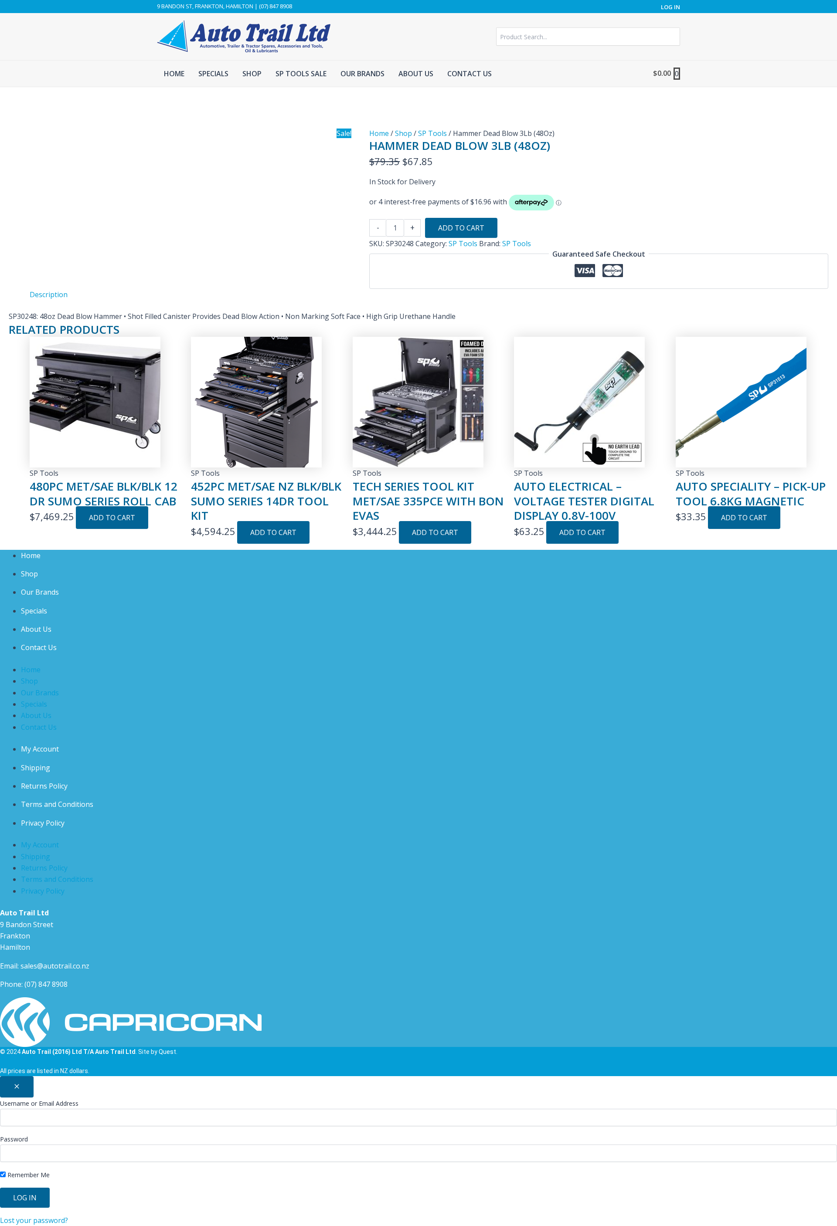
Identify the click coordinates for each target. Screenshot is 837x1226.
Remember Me (28, 1175)
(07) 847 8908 (46, 984)
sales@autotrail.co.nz (54, 966)
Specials (34, 611)
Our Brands (40, 592)
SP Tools (432, 133)
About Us (36, 629)
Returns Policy (44, 786)
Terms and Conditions (57, 804)
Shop (403, 133)
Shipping (35, 767)
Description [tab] (49, 294)
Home (379, 133)
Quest (167, 1051)
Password (14, 1139)
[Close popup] (17, 1086)
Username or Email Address (39, 1103)
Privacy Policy (43, 823)
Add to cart (461, 228)
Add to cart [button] (112, 517)
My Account (40, 749)
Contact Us (39, 647)
